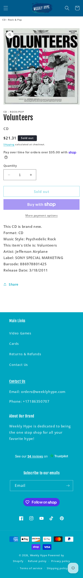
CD (4, 19)
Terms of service (31, 568)
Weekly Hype (38, 555)
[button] (6, 8)
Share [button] (13, 284)
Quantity (10, 166)
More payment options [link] (41, 215)
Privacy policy (60, 561)
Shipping (9, 144)
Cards (14, 343)
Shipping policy (57, 568)
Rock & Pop (15, 19)
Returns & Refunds (25, 354)
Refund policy (37, 561)
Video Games (20, 333)
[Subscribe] (68, 485)
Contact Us (18, 364)
